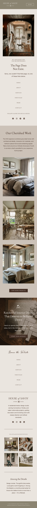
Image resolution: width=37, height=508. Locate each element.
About (18, 87)
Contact (18, 108)
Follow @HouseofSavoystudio (18, 434)
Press (18, 103)
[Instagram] (16, 118)
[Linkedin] (24, 118)
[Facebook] (13, 118)
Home (18, 82)
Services (18, 93)
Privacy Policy (24, 503)
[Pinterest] (20, 118)
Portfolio (18, 98)
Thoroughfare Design (23, 505)
